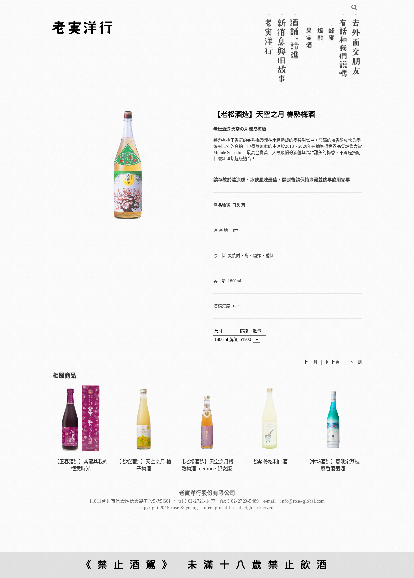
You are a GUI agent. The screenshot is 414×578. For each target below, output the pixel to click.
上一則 (310, 362)
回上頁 (333, 362)
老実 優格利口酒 (270, 461)
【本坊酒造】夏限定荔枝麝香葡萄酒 (333, 465)
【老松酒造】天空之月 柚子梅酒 (143, 465)
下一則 (355, 362)
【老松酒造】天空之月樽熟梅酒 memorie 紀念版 (207, 465)
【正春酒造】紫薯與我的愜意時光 (81, 465)
